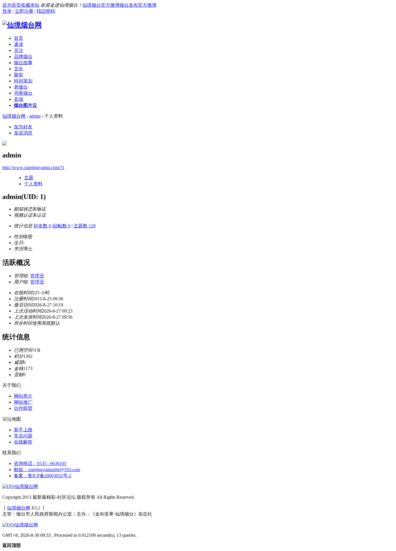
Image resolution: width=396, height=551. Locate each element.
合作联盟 (23, 408)
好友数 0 (42, 225)
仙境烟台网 (14, 116)
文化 (18, 68)
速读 (18, 44)
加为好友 (23, 126)
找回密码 (46, 11)
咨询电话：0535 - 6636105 (40, 463)
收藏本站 (30, 5)
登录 (7, 11)
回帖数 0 (61, 225)
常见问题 (23, 435)
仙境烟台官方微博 (100, 5)
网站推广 (23, 402)
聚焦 (18, 74)
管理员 (37, 275)
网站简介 (23, 396)
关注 (18, 50)
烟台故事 (23, 62)
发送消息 (23, 132)
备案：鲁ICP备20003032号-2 (42, 475)
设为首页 (11, 5)
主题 (28, 177)
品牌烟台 (23, 56)
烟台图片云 (25, 105)
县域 (18, 99)
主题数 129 (85, 225)
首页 (18, 38)
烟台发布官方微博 (138, 5)
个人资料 (33, 183)
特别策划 (23, 80)
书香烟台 (23, 93)
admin (35, 116)
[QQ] (8, 486)
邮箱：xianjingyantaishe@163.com (47, 469)
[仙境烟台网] (22, 25)
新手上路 (23, 429)
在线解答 (23, 441)
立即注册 (24, 11)
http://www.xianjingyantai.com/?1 (33, 167)
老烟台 (21, 87)
